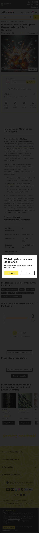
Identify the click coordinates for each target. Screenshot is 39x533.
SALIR (28, 273)
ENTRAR (11, 273)
